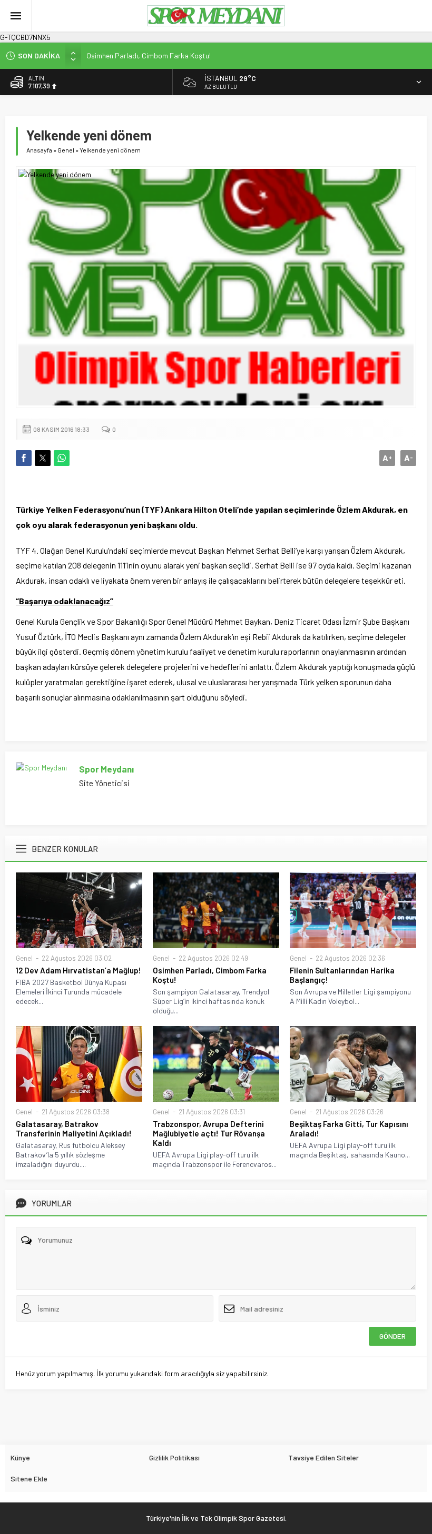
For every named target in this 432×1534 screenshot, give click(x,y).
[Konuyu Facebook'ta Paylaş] (24, 458)
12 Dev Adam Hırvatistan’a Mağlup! (78, 970)
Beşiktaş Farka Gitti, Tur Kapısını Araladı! (349, 1128)
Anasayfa (39, 150)
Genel (65, 150)
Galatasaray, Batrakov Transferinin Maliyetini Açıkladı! (74, 1128)
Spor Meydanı (106, 769)
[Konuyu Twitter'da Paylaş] (43, 458)
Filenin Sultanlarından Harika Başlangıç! (342, 975)
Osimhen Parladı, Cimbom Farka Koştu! (148, 55)
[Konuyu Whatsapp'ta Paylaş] (62, 458)
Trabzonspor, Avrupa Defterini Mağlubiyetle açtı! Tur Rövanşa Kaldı (209, 1133)
